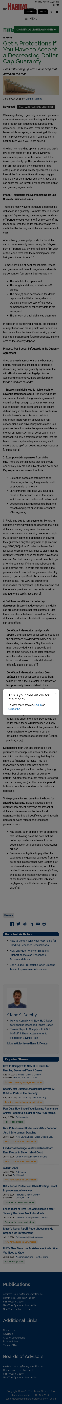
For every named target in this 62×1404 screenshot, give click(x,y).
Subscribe (14, 709)
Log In (38, 705)
